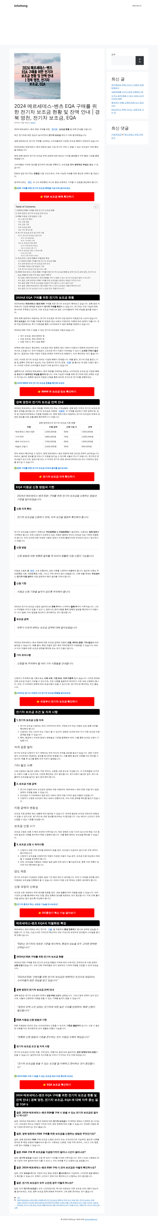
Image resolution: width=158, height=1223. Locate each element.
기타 (18, 1198)
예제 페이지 (136, 6)
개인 (30, 182)
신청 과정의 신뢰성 (31, 255)
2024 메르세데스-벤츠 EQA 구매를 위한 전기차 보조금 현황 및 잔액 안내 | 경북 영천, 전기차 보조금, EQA (55, 1200)
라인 (32, 570)
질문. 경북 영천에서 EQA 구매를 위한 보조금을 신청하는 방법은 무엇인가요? (51, 280)
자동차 (62, 411)
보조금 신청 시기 (31, 248)
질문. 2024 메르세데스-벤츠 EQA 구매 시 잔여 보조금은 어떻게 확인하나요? (51, 286)
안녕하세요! (116, 134)
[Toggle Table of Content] (94, 207)
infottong (21, 6)
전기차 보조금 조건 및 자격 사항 (31, 232)
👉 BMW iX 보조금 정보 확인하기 (57, 391)
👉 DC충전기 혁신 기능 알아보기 (57, 912)
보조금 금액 (26, 227)
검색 (113, 54)
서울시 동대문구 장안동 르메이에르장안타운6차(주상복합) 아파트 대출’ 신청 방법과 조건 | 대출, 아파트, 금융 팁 (57, 1203)
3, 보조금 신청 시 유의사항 (32, 250)
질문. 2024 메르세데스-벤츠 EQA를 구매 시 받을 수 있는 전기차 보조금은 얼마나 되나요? (55, 278)
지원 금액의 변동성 (31, 245)
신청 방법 (25, 222)
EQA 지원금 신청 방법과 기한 (30, 216)
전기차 (54, 129)
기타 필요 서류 (30, 240)
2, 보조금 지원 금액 (29, 243)
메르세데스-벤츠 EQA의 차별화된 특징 (33, 258)
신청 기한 (25, 224)
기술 (50, 929)
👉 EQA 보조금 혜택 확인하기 (57, 196)
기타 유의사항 (27, 230)
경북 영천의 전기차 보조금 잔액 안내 (33, 213)
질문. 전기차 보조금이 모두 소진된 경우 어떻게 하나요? (43, 288)
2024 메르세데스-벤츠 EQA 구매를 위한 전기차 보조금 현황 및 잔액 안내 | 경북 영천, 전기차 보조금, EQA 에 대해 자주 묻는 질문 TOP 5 (56, 273)
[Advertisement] (79, 29)
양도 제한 (28, 253)
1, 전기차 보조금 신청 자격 (31, 235)
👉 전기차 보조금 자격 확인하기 (57, 476)
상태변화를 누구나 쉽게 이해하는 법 (127, 92)
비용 (69, 362)
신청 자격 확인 (27, 219)
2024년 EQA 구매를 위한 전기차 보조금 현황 (35, 210)
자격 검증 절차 (29, 238)
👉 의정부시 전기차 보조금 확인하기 (57, 701)
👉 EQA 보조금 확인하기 (57, 1084)
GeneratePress (91, 1219)
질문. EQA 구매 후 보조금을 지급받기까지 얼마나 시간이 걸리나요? (47, 283)
